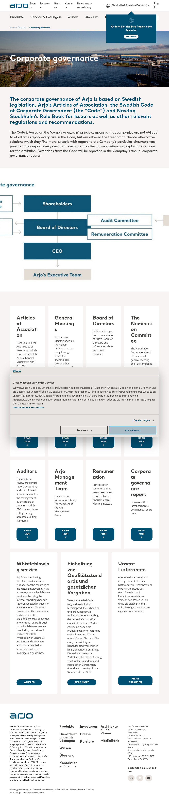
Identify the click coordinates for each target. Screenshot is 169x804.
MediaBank (110, 741)
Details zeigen (142, 420)
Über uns (22, 27)
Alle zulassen (132, 430)
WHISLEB (29, 682)
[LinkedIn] (131, 778)
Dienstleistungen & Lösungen (68, 738)
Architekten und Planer (109, 730)
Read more (27, 441)
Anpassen (82, 430)
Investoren (45, 5)
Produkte (66, 727)
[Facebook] (139, 778)
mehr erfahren (135, 680)
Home (13, 27)
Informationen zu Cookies (28, 407)
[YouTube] (148, 778)
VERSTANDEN (131, 36)
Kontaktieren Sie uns (68, 765)
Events (33, 5)
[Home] (19, 5)
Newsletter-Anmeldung (84, 5)
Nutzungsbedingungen (20, 789)
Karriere (69, 5)
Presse (57, 5)
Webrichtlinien (61, 789)
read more (82, 682)
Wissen (65, 748)
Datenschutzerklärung (43, 789)
